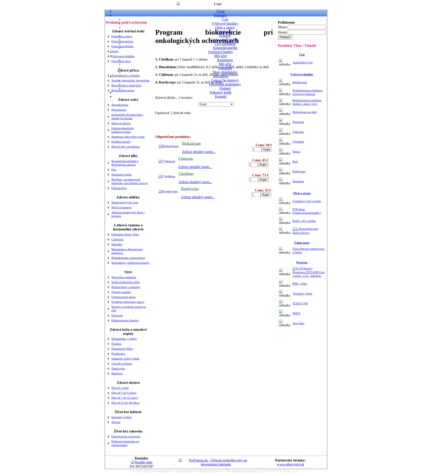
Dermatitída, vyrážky (124, 338)
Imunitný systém (121, 417)
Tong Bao (298, 323)
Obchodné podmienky (225, 84)
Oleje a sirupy (225, 27)
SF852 (296, 313)
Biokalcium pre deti (304, 112)
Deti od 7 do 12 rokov (124, 397)
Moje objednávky (225, 72)
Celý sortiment (225, 44)
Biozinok (298, 122)
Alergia (115, 422)
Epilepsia (117, 315)
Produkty (220, 15)
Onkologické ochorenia (125, 436)
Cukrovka (117, 239)
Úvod (220, 11)
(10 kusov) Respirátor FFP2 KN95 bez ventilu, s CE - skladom (308, 272)
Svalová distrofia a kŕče (125, 282)
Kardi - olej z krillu (304, 221)
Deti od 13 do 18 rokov (125, 402)
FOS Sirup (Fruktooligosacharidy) (306, 210)
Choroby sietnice (121, 363)
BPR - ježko (299, 283)
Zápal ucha (118, 368)
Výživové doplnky (225, 23)
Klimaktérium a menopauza (128, 257)
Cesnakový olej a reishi (306, 201)
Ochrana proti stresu (123, 297)
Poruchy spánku (121, 292)
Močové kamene (121, 207)
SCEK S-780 (300, 303)
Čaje (225, 19)
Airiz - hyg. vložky (225, 40)
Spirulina (298, 181)
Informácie (220, 76)
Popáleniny (118, 353)
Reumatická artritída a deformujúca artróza (124, 162)
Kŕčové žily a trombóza (125, 146)
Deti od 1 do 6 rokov (124, 392)
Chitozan (298, 131)
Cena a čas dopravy (225, 80)
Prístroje (225, 36)
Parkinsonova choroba (125, 320)
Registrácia (225, 60)
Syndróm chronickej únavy (127, 302)
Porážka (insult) (120, 141)
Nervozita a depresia (123, 277)
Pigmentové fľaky (122, 348)
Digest (296, 151)
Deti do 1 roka (120, 387)
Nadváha (116, 244)
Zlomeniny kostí (121, 174)
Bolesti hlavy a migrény (126, 287)
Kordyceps (299, 171)
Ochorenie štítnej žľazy (125, 234)
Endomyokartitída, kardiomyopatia (122, 129)
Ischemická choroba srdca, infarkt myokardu (127, 116)
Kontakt (220, 96)
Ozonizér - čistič (302, 293)
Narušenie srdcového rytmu (128, 136)
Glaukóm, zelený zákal (125, 358)
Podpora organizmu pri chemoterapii (125, 443)
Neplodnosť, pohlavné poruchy (130, 262)
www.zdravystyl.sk (290, 464)
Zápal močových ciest (124, 202)
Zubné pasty (225, 32)
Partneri (225, 88)
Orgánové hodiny (220, 52)
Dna (113, 169)
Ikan (295, 161)
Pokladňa (225, 68)
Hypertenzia (118, 109)
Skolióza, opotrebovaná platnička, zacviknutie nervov (129, 181)
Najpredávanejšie (225, 48)
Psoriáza (116, 343)
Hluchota (117, 373)
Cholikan (298, 141)
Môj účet (220, 56)
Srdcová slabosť (121, 123)
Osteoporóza (119, 188)
